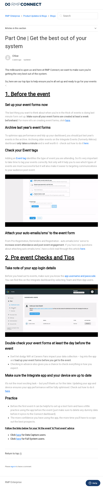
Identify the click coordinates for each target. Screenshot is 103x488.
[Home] (23, 5)
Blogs (53, 16)
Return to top (12, 453)
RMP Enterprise (12, 16)
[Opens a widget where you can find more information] (93, 483)
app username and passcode (80, 276)
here (86, 143)
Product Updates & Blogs (35, 16)
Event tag (21, 158)
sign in (13, 466)
